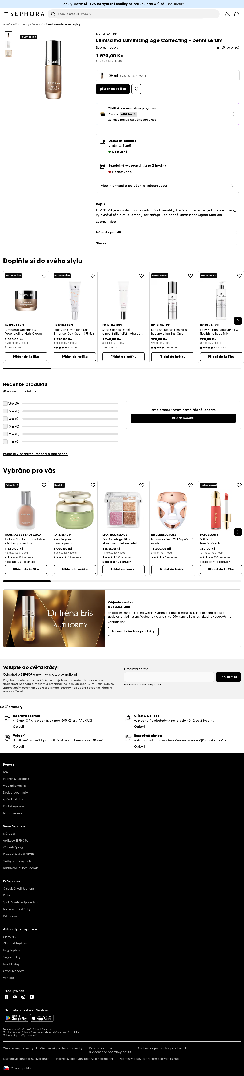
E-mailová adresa (136, 669)
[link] (183, 418)
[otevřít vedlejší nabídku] (6, 14)
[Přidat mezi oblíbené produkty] (44, 276)
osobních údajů (33, 687)
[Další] (238, 321)
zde (50, 1029)
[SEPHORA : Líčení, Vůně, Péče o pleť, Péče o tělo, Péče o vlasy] (28, 14)
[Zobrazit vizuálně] (8, 35)
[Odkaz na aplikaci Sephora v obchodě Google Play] (16, 1018)
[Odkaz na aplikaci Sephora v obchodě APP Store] (42, 1018)
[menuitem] (227, 13)
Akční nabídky (70, 1032)
